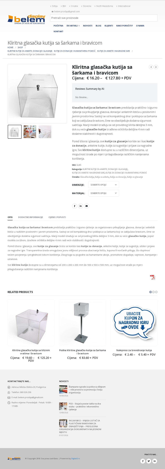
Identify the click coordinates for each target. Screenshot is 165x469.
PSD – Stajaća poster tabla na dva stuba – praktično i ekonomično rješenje (85, 406)
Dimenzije (78, 184)
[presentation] (8, 93)
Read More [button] (100, 305)
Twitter (148, 461)
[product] (30, 322)
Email (86, 206)
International (124, 6)
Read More (49, 305)
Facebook (74, 206)
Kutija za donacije (118, 177)
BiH (64, 6)
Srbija (55, 6)
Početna (58, 25)
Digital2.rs (75, 458)
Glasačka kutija (87, 177)
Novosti (87, 25)
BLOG (98, 25)
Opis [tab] (10, 217)
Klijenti (109, 25)
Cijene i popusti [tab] (57, 217)
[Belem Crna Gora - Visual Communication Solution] (26, 19)
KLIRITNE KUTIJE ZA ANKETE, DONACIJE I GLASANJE (105, 169)
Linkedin (154, 461)
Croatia (74, 6)
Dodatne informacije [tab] (30, 217)
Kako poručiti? (124, 25)
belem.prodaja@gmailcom (30, 397)
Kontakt (58, 31)
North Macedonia (104, 6)
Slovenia (87, 6)
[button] (150, 292)
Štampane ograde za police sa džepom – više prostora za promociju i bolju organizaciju (87, 389)
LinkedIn (80, 206)
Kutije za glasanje (135, 177)
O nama (140, 25)
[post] (63, 389)
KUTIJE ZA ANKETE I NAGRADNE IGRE (88, 172)
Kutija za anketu (102, 177)
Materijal (78, 193)
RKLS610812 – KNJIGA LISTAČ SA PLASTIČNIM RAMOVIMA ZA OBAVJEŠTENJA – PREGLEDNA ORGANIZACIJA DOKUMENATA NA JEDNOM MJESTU (80, 426)
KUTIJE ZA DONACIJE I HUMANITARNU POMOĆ (126, 172)
